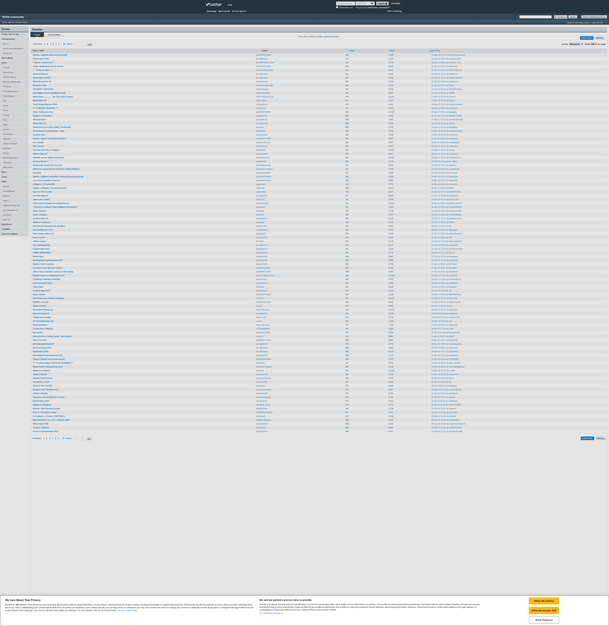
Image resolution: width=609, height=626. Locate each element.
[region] (304, 610)
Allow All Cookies (544, 600)
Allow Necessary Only (544, 610)
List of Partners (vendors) (271, 613)
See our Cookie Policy (127, 610)
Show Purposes (544, 619)
